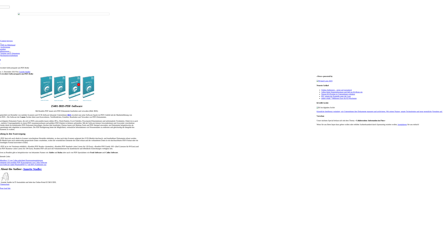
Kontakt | (19, 3)
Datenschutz (4, 184)
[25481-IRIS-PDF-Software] (66, 101)
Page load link (5, 188)
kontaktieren (402, 125)
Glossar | (12, 3)
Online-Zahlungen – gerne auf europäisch (336, 90)
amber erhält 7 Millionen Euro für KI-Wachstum (339, 98)
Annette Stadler (24, 72)
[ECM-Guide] (63, 14)
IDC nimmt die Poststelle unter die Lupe (336, 96)
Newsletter (27, 3)
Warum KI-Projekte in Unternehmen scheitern (338, 94)
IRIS (69, 115)
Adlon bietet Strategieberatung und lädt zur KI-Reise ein (341, 92)
